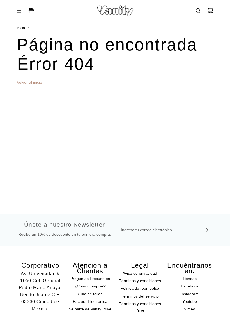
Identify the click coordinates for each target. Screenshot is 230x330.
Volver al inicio (29, 82)
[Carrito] (210, 10)
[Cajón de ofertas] (31, 10)
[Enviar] (207, 230)
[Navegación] (19, 10)
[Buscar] (198, 10)
